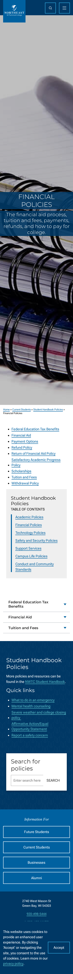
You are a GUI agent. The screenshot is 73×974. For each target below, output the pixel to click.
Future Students (36, 832)
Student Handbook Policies (48, 409)
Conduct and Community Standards (34, 566)
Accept (59, 947)
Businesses (36, 862)
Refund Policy (21, 447)
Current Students (21, 409)
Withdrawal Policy (25, 483)
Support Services (28, 548)
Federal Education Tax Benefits (35, 429)
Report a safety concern (29, 735)
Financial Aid (21, 435)
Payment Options (24, 441)
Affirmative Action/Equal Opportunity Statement (29, 726)
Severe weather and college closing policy (38, 715)
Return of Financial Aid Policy (33, 453)
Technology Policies (30, 533)
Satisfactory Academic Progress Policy (36, 462)
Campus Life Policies (31, 556)
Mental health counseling (30, 706)
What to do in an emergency (33, 700)
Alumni (36, 878)
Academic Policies (29, 517)
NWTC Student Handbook (45, 682)
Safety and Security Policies (36, 540)
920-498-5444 (37, 914)
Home (6, 409)
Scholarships (21, 471)
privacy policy (13, 963)
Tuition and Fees (24, 477)
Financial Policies (28, 525)
